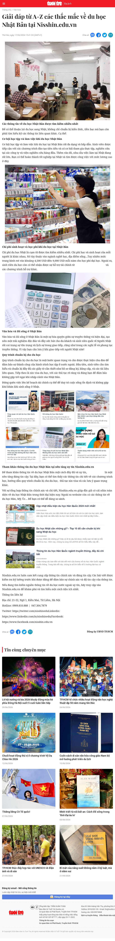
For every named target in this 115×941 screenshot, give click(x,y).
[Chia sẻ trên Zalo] (92, 35)
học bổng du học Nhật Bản (90, 264)
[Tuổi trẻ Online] (55, 4)
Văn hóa (17, 10)
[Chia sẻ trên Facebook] (98, 35)
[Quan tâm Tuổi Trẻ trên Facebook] (37, 914)
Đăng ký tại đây (62, 897)
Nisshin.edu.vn (96, 472)
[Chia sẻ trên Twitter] (104, 35)
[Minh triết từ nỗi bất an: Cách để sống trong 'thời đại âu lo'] (86, 789)
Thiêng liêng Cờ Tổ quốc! (16, 811)
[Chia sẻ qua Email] (110, 35)
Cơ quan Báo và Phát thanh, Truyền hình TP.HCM (58, 923)
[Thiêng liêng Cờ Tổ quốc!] (28, 789)
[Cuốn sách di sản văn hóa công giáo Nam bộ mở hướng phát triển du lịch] (86, 733)
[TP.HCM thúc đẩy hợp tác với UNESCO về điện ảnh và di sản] (28, 845)
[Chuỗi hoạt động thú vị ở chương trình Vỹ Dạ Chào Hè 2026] (28, 733)
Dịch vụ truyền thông (89, 915)
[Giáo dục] (68, 4)
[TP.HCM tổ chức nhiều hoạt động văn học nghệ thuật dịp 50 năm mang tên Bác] (86, 677)
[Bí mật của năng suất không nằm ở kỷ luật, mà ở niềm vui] (86, 845)
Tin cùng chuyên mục (25, 650)
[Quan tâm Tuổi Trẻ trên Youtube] (32, 914)
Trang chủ (6, 10)
